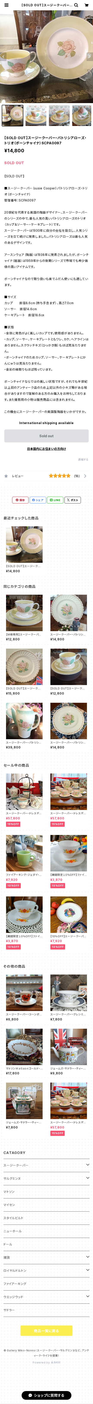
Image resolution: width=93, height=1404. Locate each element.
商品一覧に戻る (46, 1331)
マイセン (9, 1205)
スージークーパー (15, 1165)
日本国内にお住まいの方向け (46, 449)
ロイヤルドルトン (14, 1270)
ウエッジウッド (13, 1297)
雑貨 (6, 1257)
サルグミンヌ (12, 1178)
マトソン (8, 1191)
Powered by (42, 1362)
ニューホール (12, 1231)
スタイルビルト (13, 1218)
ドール (7, 1244)
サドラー (9, 1310)
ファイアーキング (14, 1284)
